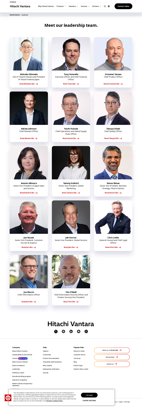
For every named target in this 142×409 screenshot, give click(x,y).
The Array (77, 358)
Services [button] (84, 6)
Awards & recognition (19, 380)
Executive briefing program (21, 376)
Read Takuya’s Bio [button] (111, 138)
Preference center (18, 373)
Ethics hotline (47, 365)
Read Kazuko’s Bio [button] (27, 193)
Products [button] (60, 6)
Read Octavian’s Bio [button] (111, 84)
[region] (61, 397)
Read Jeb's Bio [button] (69, 247)
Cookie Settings (89, 400)
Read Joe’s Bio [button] (27, 302)
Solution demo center (81, 369)
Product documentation (51, 358)
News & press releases (20, 362)
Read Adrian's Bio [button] (27, 138)
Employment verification (51, 369)
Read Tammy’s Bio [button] (69, 193)
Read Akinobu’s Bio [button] (27, 84)
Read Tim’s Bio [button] (69, 302)
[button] (104, 6)
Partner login (78, 365)
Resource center (79, 351)
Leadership (16, 369)
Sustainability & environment (22, 355)
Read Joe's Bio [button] (27, 247)
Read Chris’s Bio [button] (111, 247)
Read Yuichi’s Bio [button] (69, 138)
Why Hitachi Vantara (46, 6)
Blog (75, 362)
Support (45, 351)
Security (45, 373)
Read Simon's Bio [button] (111, 193)
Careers (15, 358)
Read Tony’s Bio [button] (69, 84)
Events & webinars (18, 365)
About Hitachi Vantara (20, 351)
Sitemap (127, 402)
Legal (120, 402)
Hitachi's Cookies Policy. (54, 401)
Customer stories (79, 355)
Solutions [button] (72, 6)
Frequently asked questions (52, 362)
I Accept (89, 395)
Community (47, 355)
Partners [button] (95, 6)
